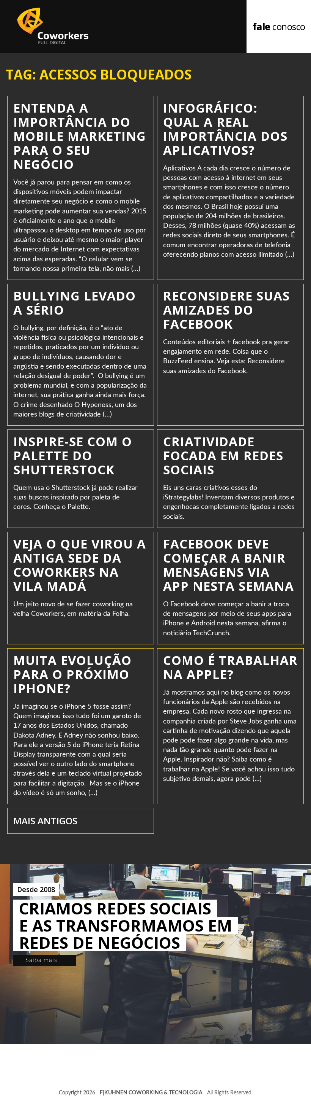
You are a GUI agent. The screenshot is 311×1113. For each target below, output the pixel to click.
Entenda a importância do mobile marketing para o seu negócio (79, 136)
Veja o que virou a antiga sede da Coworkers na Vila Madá (79, 565)
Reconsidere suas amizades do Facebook (226, 309)
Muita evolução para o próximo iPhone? (72, 674)
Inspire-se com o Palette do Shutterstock (72, 455)
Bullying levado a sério (74, 302)
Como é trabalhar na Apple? (230, 667)
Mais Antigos (45, 820)
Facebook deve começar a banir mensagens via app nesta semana (228, 565)
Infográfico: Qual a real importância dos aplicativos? (225, 129)
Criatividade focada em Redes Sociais (223, 455)
